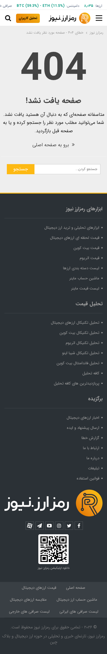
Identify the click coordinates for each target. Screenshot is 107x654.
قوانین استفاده (88, 478)
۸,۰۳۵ (88, 6)
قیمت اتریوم (89, 258)
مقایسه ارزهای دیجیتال (28, 600)
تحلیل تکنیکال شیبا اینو (80, 353)
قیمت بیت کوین (86, 248)
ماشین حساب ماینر (84, 278)
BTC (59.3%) (28, 6)
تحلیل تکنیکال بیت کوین (79, 333)
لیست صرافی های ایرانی (78, 611)
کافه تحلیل (90, 373)
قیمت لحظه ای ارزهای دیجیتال (74, 238)
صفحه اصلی (75, 588)
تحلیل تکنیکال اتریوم (82, 343)
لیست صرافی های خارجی (29, 611)
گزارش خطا (90, 438)
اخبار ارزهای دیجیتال (83, 418)
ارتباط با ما (91, 448)
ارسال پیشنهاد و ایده (83, 428)
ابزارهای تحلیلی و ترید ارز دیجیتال (71, 228)
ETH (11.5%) (53, 6)
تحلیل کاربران (28, 18)
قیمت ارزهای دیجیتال (39, 588)
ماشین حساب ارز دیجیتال (76, 600)
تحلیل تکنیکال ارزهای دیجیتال (75, 323)
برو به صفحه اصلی (51, 145)
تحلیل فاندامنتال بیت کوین (77, 363)
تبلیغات (93, 468)
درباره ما (92, 458)
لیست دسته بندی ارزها (81, 268)
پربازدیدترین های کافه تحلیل (76, 383)
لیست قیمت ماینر (85, 288)
